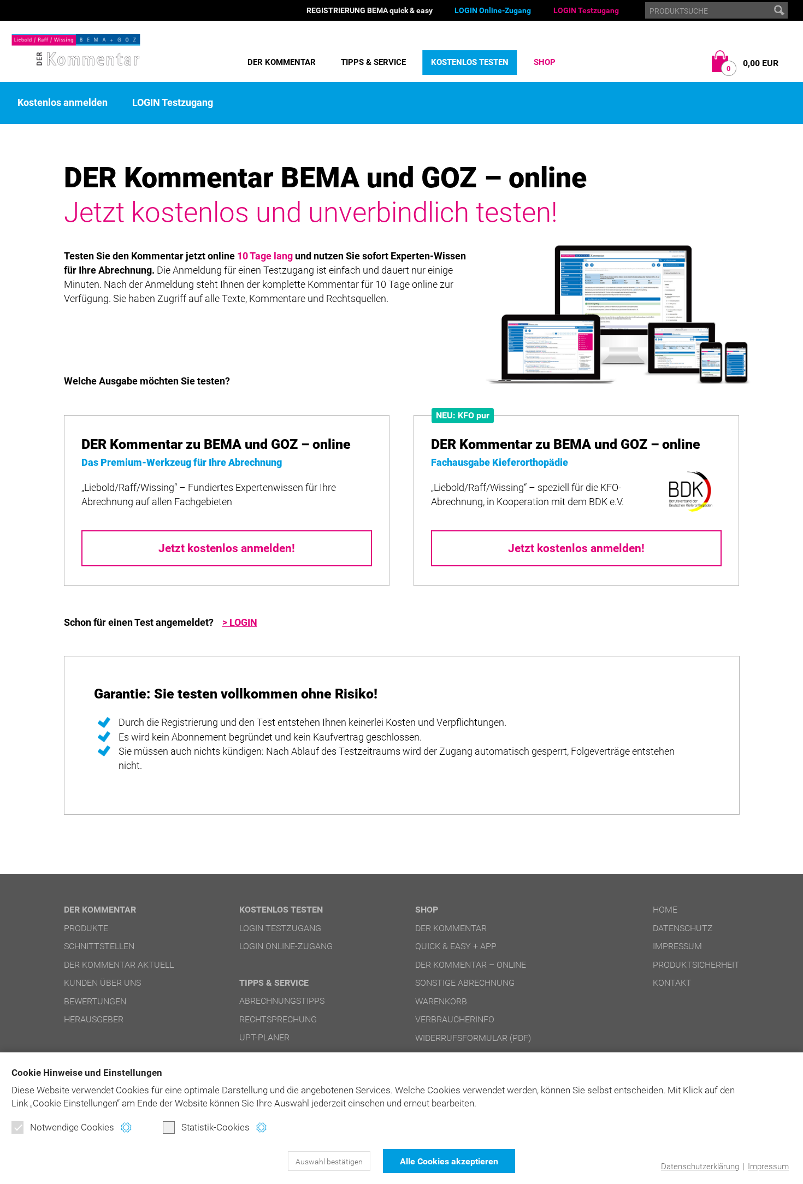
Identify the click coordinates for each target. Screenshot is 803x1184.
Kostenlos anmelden (62, 103)
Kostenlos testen (470, 62)
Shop (545, 62)
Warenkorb (441, 1001)
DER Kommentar (281, 62)
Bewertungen (95, 1001)
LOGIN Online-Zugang (492, 10)
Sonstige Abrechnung (465, 983)
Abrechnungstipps (281, 1001)
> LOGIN (239, 622)
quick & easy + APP (456, 946)
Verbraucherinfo (454, 1019)
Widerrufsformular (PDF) (473, 1038)
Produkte (86, 928)
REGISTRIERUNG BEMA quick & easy (369, 10)
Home (665, 909)
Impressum (768, 1166)
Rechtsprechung (278, 1019)
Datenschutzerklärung (700, 1166)
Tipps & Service (373, 62)
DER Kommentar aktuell (119, 965)
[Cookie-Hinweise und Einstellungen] (126, 1127)
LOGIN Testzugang (586, 10)
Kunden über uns (102, 983)
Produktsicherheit (696, 965)
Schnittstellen (99, 946)
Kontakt (672, 983)
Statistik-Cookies (215, 1127)
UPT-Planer (264, 1037)
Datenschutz (683, 928)
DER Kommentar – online (470, 965)
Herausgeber (93, 1019)
